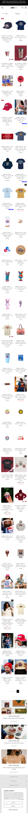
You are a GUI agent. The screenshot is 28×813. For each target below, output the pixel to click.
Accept (13, 802)
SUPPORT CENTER (14, 785)
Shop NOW (14, 745)
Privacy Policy (21, 799)
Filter (6, 13)
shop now (14, 721)
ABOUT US (14, 781)
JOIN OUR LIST (14, 776)
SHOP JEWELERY (14, 772)
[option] (14, 2)
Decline (13, 806)
